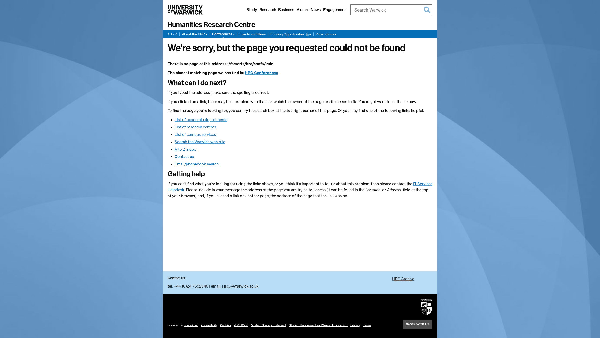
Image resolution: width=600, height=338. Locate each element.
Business (286, 9)
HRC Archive (403, 279)
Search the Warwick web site (200, 141)
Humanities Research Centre (211, 24)
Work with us (418, 324)
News (316, 9)
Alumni (303, 9)
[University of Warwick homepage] (185, 10)
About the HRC (193, 34)
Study (252, 9)
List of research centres (195, 127)
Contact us (184, 156)
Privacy (355, 325)
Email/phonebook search (197, 164)
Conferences (222, 34)
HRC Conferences (261, 72)
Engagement (334, 9)
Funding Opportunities (288, 34)
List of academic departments (201, 119)
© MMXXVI (241, 325)
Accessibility (209, 325)
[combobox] (391, 9)
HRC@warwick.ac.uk (240, 286)
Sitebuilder (191, 325)
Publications (325, 34)
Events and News (253, 34)
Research (267, 9)
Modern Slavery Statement (268, 325)
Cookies (225, 325)
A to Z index (185, 149)
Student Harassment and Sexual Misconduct (318, 325)
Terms (367, 325)
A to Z (172, 34)
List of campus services (195, 134)
